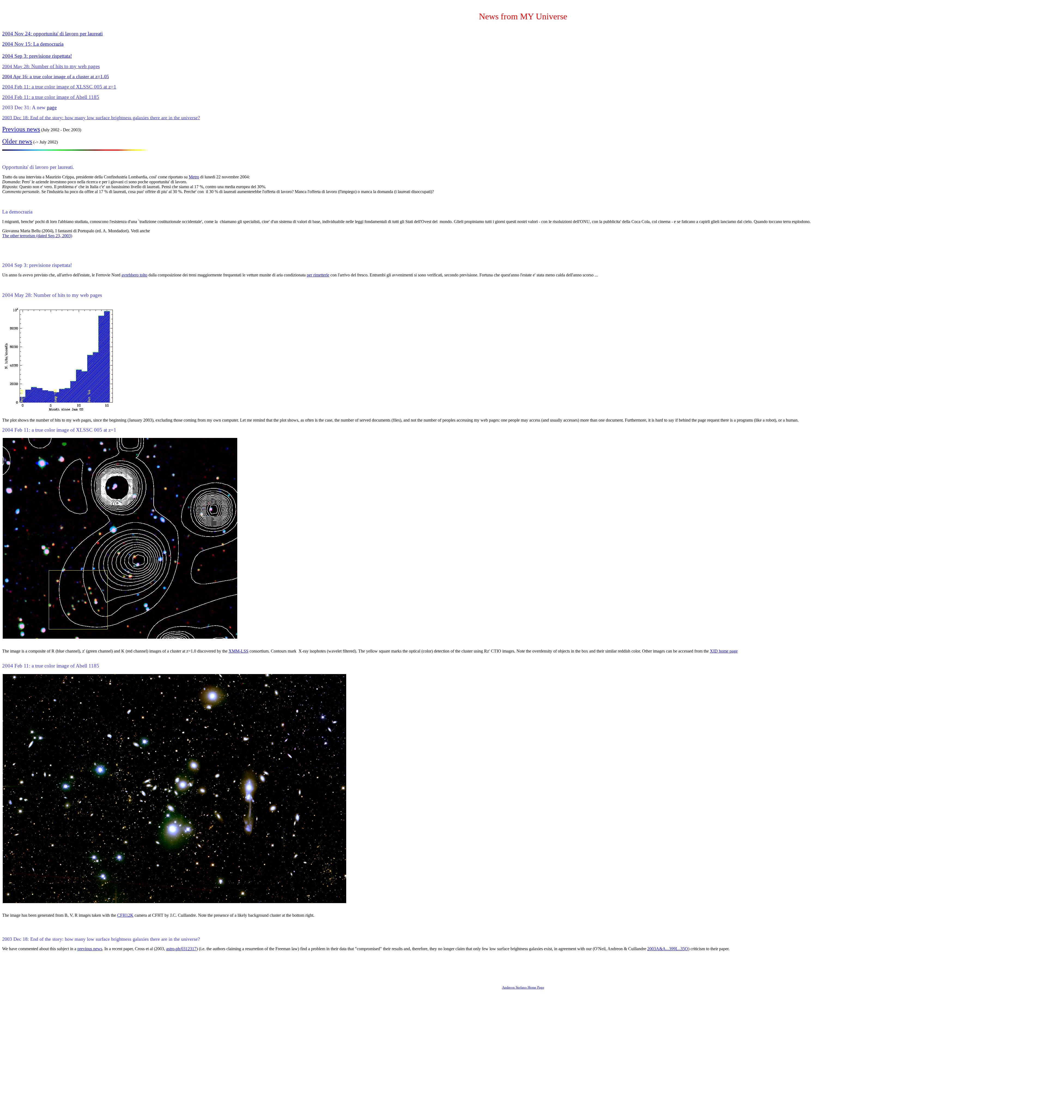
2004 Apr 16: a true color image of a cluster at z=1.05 (55, 76)
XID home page (724, 651)
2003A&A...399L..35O (667, 948)
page (52, 107)
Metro (194, 177)
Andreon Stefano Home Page (523, 987)
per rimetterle (318, 275)
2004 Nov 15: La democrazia (32, 44)
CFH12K (125, 915)
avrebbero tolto (134, 275)
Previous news (21, 129)
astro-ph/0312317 (181, 948)
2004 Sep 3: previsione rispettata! (37, 56)
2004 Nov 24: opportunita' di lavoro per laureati (52, 33)
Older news (17, 141)
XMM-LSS (238, 651)
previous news (89, 948)
